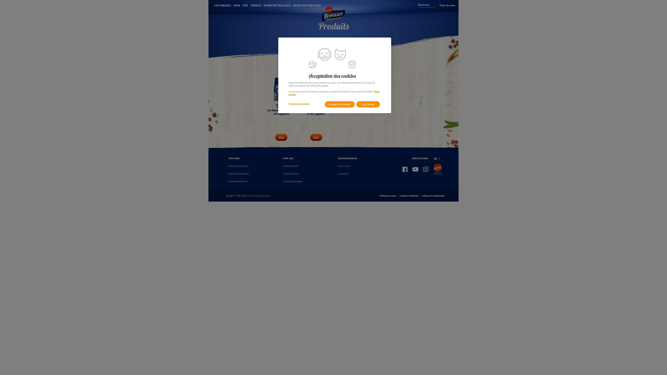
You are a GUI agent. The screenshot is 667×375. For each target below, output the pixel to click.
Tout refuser (368, 104)
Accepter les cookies (339, 104)
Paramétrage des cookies (299, 103)
